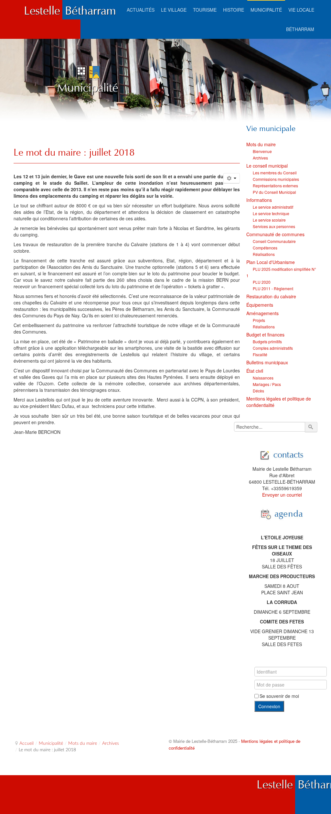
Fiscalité (260, 354)
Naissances (263, 377)
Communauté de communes (275, 234)
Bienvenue (262, 151)
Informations (259, 200)
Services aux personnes (274, 226)
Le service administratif (273, 207)
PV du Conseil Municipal (274, 192)
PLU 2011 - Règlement (273, 288)
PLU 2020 (262, 282)
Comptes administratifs (273, 348)
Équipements (259, 305)
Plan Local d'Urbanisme (270, 262)
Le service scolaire (269, 220)
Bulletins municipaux (267, 362)
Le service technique (271, 213)
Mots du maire (261, 144)
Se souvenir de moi (279, 696)
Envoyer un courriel (282, 494)
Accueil (26, 743)
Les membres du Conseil (275, 172)
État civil (254, 371)
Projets (259, 320)
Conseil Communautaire (274, 241)
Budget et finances (265, 334)
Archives (260, 157)
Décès (258, 390)
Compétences (265, 247)
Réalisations (264, 254)
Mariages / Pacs (267, 384)
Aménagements (262, 313)
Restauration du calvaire (271, 296)
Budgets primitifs (267, 341)
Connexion (269, 706)
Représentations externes (275, 185)
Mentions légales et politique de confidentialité (278, 401)
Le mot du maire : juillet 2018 (74, 152)
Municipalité (51, 743)
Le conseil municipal (267, 165)
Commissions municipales (276, 179)
